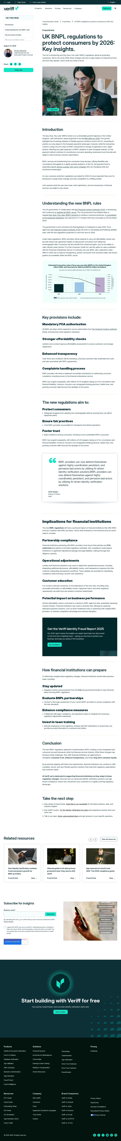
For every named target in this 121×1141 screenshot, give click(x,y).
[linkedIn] (11, 64)
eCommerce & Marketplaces (42, 1055)
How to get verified (39, 2)
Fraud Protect (8, 1080)
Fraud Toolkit (8, 1123)
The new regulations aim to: (15, 40)
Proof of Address (10, 1055)
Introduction (9, 25)
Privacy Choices (99, 1115)
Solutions (48, 8)
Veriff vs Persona (67, 1110)
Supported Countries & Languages (44, 1110)
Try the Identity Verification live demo (74, 810)
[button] (90, 840)
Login (8, 2)
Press (35, 1106)
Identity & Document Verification (15, 1051)
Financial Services (39, 1051)
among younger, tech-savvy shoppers (71, 167)
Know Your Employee (69, 1064)
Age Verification (67, 1060)
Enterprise (94, 1051)
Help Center (21, 2)
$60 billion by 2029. (92, 139)
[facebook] (15, 64)
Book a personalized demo (68, 816)
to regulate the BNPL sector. (66, 212)
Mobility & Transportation (41, 1068)
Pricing (57, 8)
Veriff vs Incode (67, 1115)
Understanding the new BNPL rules (17, 30)
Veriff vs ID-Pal (67, 1123)
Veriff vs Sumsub (67, 1102)
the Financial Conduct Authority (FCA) (90, 210)
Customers (36, 1102)
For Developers (9, 1115)
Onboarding (66, 1051)
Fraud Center (8, 1102)
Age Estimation (9, 1076)
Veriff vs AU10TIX (68, 1119)
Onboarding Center (10, 1106)
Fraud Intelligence (10, 1084)
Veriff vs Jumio (67, 1106)
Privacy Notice (8, 922)
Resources (67, 8)
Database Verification (11, 1059)
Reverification (66, 1072)
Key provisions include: (13, 35)
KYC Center (8, 1098)
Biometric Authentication (12, 1072)
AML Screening (9, 1068)
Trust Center (37, 1115)
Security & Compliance (98, 1107)
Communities (37, 1059)
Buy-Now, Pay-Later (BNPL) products (64, 215)
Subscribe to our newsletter (76, 804)
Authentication (67, 1055)
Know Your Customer (69, 1068)
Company (78, 8)
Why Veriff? (37, 1098)
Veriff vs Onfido (67, 1098)
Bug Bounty (95, 1102)
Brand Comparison (70, 1093)
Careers (35, 1119)
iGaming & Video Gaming (41, 1063)
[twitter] (19, 64)
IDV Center (7, 1110)
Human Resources (39, 1072)
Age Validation (9, 1063)
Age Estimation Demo (11, 1119)
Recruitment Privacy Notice (100, 1111)
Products (38, 8)
